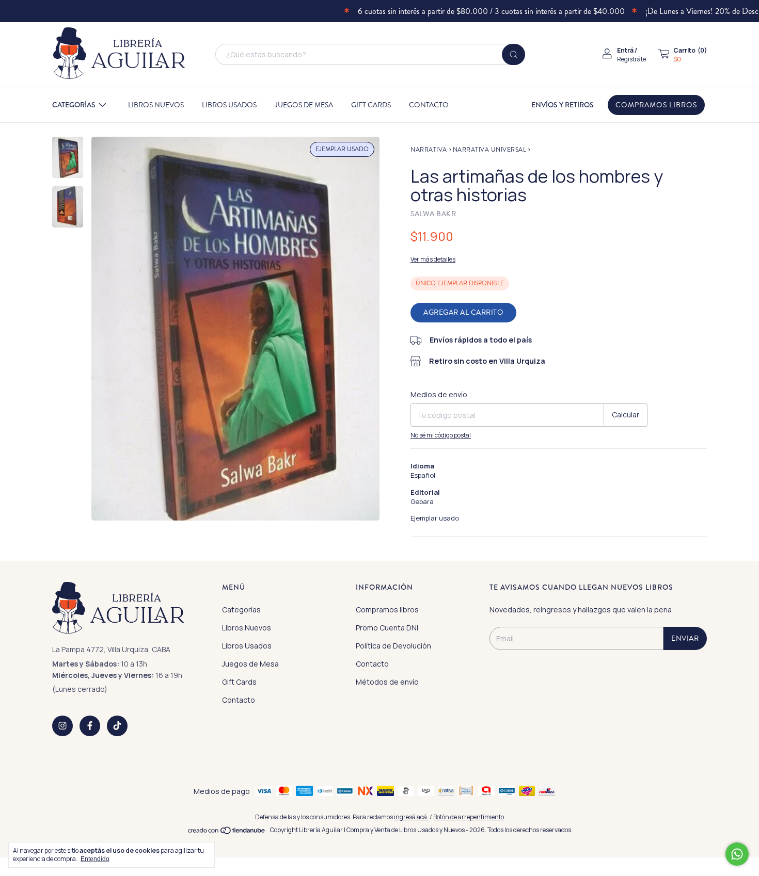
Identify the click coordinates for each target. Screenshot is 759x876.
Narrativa (428, 149)
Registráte (631, 59)
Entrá (625, 50)
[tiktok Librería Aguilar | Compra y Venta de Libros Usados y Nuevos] (117, 726)
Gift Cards (371, 105)
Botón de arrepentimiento (468, 817)
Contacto (429, 105)
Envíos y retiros (562, 105)
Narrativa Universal (490, 149)
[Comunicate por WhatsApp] (737, 854)
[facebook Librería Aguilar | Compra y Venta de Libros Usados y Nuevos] (90, 726)
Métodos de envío (387, 682)
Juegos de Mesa (304, 105)
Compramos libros (656, 105)
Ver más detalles (432, 259)
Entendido (95, 859)
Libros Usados (229, 105)
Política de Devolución (393, 646)
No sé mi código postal (440, 435)
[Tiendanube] (227, 832)
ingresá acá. (411, 817)
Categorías (74, 105)
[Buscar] (513, 54)
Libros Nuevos (156, 105)
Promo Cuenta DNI (387, 627)
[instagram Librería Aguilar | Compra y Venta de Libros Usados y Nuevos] (62, 726)
